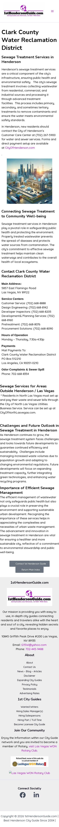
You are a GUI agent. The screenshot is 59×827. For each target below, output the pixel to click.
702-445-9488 (34, 649)
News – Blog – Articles (29, 671)
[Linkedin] (36, 795)
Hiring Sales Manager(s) (29, 711)
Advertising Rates (29, 693)
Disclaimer (29, 675)
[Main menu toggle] (52, 11)
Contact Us (29, 666)
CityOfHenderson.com (20, 147)
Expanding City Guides (29, 680)
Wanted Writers (29, 706)
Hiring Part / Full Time (30, 719)
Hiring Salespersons (29, 715)
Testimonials (29, 688)
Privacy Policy (29, 684)
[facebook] (23, 795)
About (29, 662)
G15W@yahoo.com (34, 645)
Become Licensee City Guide (29, 724)
